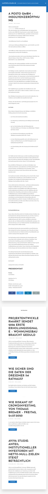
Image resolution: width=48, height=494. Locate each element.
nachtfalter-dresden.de (9, 3)
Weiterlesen (12, 357)
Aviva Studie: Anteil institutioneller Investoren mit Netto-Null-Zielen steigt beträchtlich (23, 451)
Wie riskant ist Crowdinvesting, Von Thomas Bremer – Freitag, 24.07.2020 (22, 409)
